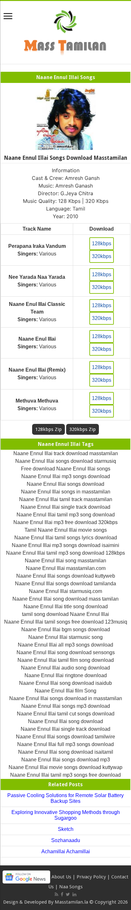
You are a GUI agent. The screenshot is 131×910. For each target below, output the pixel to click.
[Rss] (56, 894)
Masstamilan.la (71, 902)
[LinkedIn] (74, 894)
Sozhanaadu (65, 840)
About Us (61, 877)
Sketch (65, 829)
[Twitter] (68, 894)
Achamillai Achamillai (65, 851)
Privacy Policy (91, 877)
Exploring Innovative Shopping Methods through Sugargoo (65, 815)
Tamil (78, 208)
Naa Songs (71, 887)
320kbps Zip (82, 429)
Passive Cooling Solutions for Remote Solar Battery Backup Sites (65, 798)
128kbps (101, 243)
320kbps (101, 256)
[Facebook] (62, 894)
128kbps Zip (48, 429)
